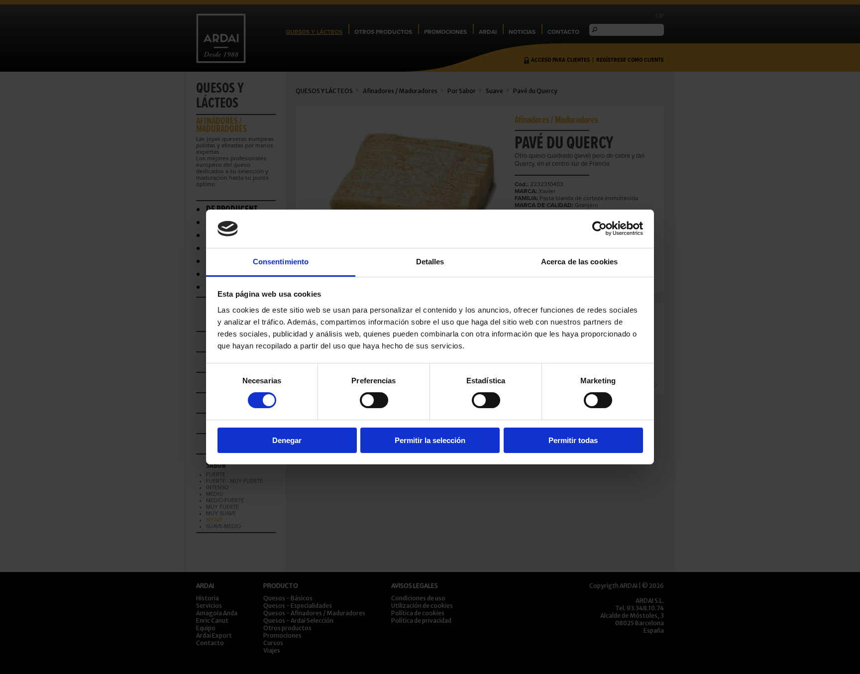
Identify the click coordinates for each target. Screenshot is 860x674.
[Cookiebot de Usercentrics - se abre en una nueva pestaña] (599, 228)
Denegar (287, 440)
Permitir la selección (430, 440)
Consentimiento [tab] (281, 261)
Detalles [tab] (430, 261)
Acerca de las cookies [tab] (579, 261)
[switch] (374, 400)
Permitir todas (573, 440)
